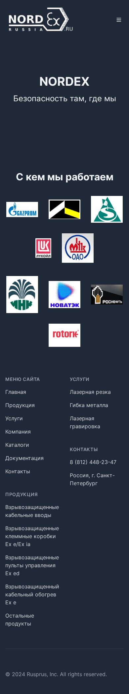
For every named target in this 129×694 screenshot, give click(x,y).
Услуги (14, 418)
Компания (18, 431)
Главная (15, 392)
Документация (24, 458)
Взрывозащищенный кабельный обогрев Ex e (32, 594)
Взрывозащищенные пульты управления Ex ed (32, 565)
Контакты (17, 471)
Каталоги (17, 444)
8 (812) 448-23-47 (93, 462)
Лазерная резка (90, 392)
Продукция (20, 405)
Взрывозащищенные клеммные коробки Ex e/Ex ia (32, 536)
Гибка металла (89, 405)
